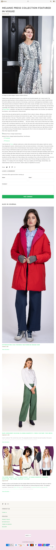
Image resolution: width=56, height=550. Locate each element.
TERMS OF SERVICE (7, 524)
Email (30, 177)
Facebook (8, 138)
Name (4, 177)
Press (11, 144)
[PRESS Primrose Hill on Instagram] (5, 504)
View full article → (6, 349)
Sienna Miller (6, 109)
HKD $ (28, 535)
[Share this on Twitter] (6, 167)
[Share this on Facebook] (9, 167)
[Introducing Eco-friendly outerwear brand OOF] (28, 275)
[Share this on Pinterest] (12, 167)
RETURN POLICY (6, 521)
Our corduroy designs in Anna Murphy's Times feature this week (27, 433)
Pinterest (8, 140)
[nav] (4, 1)
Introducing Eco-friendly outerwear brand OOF (21, 344)
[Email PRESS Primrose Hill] (8, 504)
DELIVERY (4, 526)
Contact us (4, 512)
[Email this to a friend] (14, 167)
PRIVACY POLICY (6, 519)
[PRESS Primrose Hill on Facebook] (3, 504)
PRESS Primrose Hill (29, 542)
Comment (5, 184)
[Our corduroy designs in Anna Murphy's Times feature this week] (28, 393)
